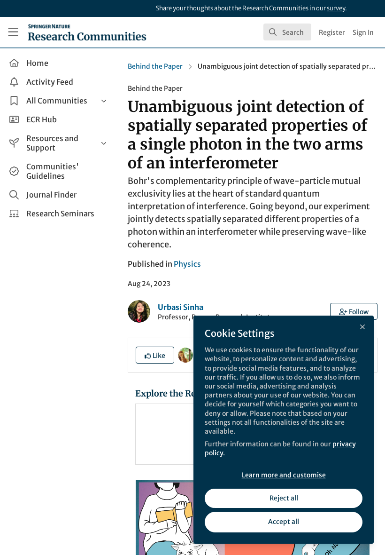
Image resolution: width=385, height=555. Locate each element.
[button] (354, 311)
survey (336, 8)
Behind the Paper (155, 66)
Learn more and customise (284, 475)
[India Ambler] (185, 354)
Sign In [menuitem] (363, 32)
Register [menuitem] (332, 32)
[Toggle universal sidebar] (13, 32)
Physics (187, 264)
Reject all (284, 498)
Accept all (283, 521)
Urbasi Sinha (180, 307)
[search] (287, 32)
